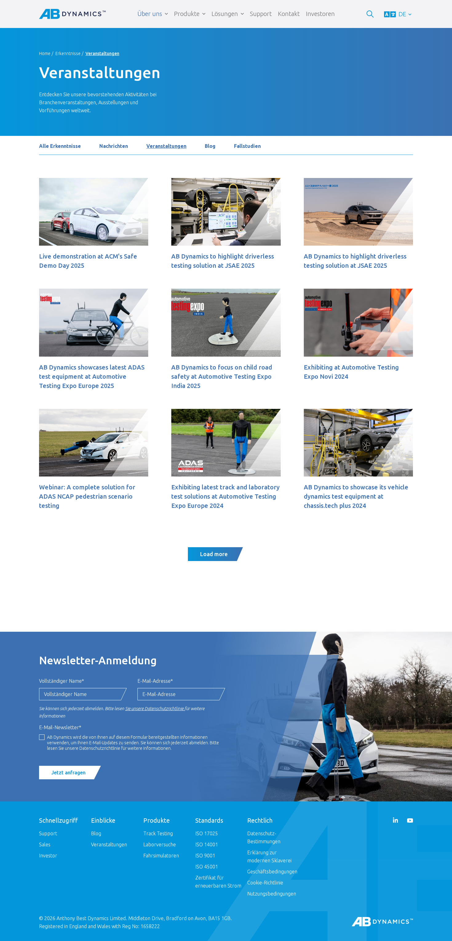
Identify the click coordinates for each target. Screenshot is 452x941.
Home (44, 53)
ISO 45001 (206, 866)
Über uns (149, 13)
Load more (214, 554)
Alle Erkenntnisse (60, 146)
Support (261, 13)
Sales (44, 844)
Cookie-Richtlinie (265, 882)
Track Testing (158, 833)
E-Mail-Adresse (155, 681)
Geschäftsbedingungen (272, 871)
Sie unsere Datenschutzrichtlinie (154, 708)
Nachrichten (113, 146)
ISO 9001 (205, 855)
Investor (48, 855)
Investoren (320, 13)
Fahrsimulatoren (161, 855)
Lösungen (225, 13)
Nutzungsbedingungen (271, 893)
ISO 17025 (206, 833)
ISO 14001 (206, 844)
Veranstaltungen (166, 146)
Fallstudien (247, 146)
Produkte (187, 13)
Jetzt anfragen (68, 772)
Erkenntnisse (68, 53)
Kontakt (289, 13)
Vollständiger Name (61, 681)
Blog (210, 146)
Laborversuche (159, 844)
